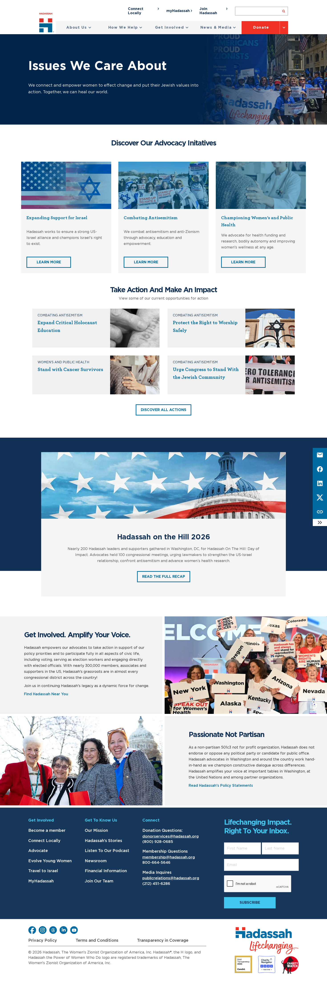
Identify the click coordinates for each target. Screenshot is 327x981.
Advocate (38, 851)
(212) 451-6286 (156, 884)
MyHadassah (41, 881)
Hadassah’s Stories (103, 841)
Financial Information (106, 871)
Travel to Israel (43, 871)
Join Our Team (99, 881)
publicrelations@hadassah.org (170, 878)
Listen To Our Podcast (107, 851)
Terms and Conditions (97, 941)
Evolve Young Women (50, 861)
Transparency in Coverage (162, 941)
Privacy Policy (42, 941)
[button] (78, 27)
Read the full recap (163, 576)
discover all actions (163, 410)
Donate (261, 27)
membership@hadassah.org (168, 857)
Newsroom (96, 861)
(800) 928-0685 (157, 842)
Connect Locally (44, 841)
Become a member (46, 831)
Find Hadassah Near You (46, 694)
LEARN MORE (49, 262)
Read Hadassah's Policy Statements (221, 785)
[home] (47, 23)
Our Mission (96, 831)
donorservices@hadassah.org (170, 836)
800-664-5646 (156, 862)
